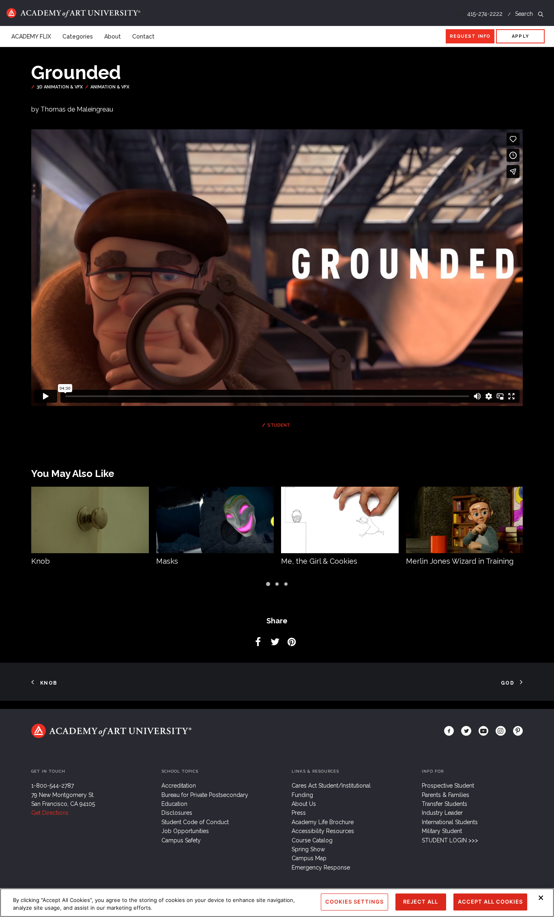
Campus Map (309, 858)
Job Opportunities (185, 831)
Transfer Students (444, 804)
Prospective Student (448, 785)
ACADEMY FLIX (31, 36)
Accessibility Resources (323, 831)
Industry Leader (442, 813)
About (112, 36)
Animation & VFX (109, 87)
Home (73, 13)
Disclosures (176, 813)
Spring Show (308, 849)
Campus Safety (181, 840)
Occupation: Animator (443, 561)
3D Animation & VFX (60, 87)
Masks (42, 561)
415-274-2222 (484, 14)
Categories (77, 36)
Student (278, 425)
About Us (304, 804)
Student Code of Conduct (195, 822)
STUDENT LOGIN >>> (450, 840)
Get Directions (50, 813)
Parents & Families (445, 795)
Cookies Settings (354, 901)
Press (299, 813)
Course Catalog (312, 840)
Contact (143, 36)
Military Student (442, 831)
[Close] (541, 897)
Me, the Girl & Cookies (194, 561)
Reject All (420, 901)
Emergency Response (321, 867)
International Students (450, 822)
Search (525, 14)
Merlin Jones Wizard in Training (335, 561)
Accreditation (178, 785)
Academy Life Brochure (323, 822)
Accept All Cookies (490, 901)
